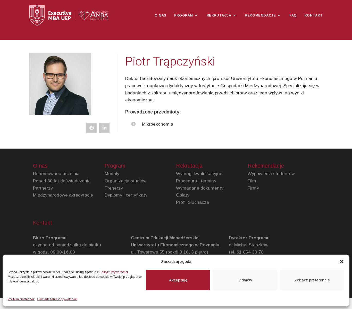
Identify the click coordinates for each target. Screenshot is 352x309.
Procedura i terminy (196, 180)
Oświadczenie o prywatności (57, 299)
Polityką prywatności (113, 272)
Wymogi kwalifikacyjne (199, 173)
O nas (40, 166)
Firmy (253, 188)
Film (252, 180)
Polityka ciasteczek (21, 299)
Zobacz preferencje (312, 280)
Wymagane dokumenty (199, 188)
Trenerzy (114, 188)
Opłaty (182, 195)
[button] (341, 261)
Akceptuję (178, 280)
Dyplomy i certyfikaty (126, 195)
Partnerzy (43, 188)
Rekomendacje (266, 166)
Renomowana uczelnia (56, 173)
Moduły (112, 173)
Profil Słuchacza (192, 202)
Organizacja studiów (126, 180)
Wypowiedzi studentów (271, 173)
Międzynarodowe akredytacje (63, 195)
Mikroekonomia (157, 124)
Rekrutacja (189, 166)
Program (115, 166)
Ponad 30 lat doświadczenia (62, 180)
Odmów (245, 280)
